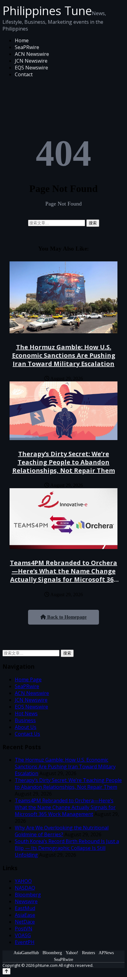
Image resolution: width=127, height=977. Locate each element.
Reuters (88, 952)
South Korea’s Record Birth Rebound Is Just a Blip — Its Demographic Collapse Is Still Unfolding (67, 848)
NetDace (25, 921)
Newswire (26, 901)
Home (22, 40)
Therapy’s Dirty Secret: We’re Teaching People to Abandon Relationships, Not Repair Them (63, 462)
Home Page (28, 679)
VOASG (23, 935)
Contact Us (27, 733)
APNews (106, 952)
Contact (24, 74)
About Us (25, 727)
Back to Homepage (66, 617)
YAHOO (23, 881)
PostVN (23, 928)
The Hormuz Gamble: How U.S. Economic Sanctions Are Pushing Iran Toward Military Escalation (63, 355)
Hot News (26, 713)
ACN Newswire (32, 54)
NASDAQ (25, 887)
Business (25, 720)
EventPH (25, 942)
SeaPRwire (27, 47)
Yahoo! (72, 952)
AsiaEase (25, 915)
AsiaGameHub (26, 952)
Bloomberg (28, 894)
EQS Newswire (31, 67)
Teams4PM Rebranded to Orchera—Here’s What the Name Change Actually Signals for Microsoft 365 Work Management (63, 575)
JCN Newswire (31, 60)
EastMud (25, 908)
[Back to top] (6, 971)
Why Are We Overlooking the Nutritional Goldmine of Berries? (62, 831)
